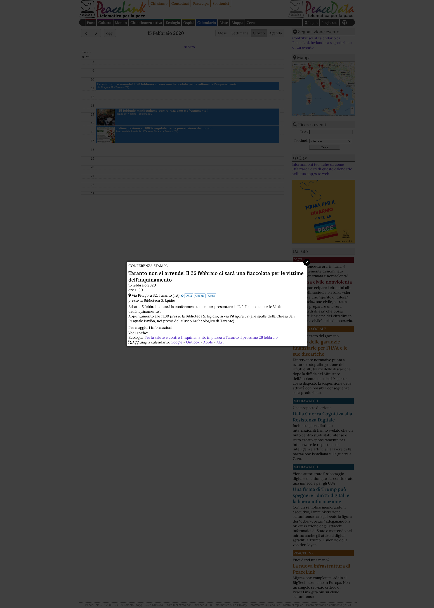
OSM (189, 295)
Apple (211, 295)
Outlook (193, 342)
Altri (220, 342)
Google (199, 295)
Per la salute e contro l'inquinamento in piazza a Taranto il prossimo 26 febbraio (211, 337)
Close (306, 262)
